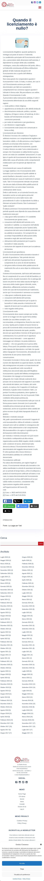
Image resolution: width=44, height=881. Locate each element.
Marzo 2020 (26, 677)
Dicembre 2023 (5, 606)
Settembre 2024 (5, 593)
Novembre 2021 (27, 645)
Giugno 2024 (4, 596)
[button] (41, 844)
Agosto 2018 (4, 710)
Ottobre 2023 (4, 609)
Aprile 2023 (4, 619)
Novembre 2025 (5, 570)
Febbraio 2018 (5, 720)
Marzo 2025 (4, 583)
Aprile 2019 (4, 697)
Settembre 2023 (27, 609)
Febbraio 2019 (5, 700)
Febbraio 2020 (5, 681)
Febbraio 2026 (26, 563)
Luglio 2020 (25, 671)
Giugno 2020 (4, 674)
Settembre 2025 (5, 573)
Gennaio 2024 (26, 603)
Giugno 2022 (4, 635)
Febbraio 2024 (5, 603)
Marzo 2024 (26, 599)
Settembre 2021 (27, 648)
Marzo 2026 (4, 563)
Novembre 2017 (27, 723)
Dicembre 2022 (5, 625)
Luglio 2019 (25, 690)
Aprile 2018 (4, 716)
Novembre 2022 (27, 625)
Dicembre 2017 (5, 723)
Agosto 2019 (4, 690)
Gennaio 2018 (26, 720)
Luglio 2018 (25, 710)
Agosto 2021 (4, 651)
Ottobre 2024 (26, 589)
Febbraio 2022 (5, 642)
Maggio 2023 (26, 616)
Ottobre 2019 (4, 687)
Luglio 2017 (25, 730)
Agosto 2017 (4, 730)
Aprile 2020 (4, 677)
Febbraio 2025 (26, 583)
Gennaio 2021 (26, 661)
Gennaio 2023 (26, 622)
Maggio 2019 (26, 694)
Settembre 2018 (27, 707)
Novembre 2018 (27, 703)
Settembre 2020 (27, 668)
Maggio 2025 (4, 580)
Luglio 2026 (4, 557)
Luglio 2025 (4, 576)
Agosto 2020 (4, 671)
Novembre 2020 (27, 664)
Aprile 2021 (4, 658)
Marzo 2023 (26, 619)
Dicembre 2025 (27, 567)
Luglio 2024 (25, 593)
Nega (22, 869)
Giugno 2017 (4, 733)
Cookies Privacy (17, 878)
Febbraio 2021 (5, 661)
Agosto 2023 (4, 612)
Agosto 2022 (4, 632)
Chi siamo (22, 796)
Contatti (22, 804)
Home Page (22, 794)
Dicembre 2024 (27, 586)
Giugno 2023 (4, 616)
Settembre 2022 (27, 629)
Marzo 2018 (26, 716)
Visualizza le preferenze (22, 874)
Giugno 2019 (4, 694)
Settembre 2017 (27, 726)
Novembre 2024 (5, 589)
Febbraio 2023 (5, 622)
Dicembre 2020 (5, 664)
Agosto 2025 (26, 573)
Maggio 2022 (26, 635)
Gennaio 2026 (4, 567)
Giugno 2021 (4, 655)
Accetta (22, 863)
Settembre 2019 (27, 687)
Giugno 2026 (26, 557)
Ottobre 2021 (4, 648)
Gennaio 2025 (4, 586)
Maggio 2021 (26, 655)
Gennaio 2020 (26, 681)
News (22, 801)
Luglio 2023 (25, 612)
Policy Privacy (26, 878)
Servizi (22, 799)
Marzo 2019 (26, 697)
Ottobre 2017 (4, 726)
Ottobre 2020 (4, 668)
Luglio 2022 (25, 632)
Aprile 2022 (4, 638)
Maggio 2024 (26, 596)
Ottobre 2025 (26, 570)
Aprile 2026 (25, 560)
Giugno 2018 (4, 713)
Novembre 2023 (27, 606)
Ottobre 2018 (4, 707)
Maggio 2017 (26, 733)
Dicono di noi (22, 806)
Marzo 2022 (26, 638)
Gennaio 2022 (26, 642)
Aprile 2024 (4, 599)
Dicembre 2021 (5, 645)
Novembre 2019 (27, 684)
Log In (22, 809)
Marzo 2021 (26, 658)
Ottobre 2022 (4, 629)
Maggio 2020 (26, 674)
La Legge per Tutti (15, 526)
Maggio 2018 (26, 713)
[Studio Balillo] (7, 7)
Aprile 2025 (25, 580)
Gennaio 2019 (26, 700)
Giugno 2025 (26, 576)
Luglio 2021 (25, 651)
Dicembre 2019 (5, 684)
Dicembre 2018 (5, 703)
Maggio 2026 (4, 560)
